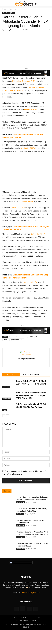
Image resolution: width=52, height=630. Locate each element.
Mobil (13, 13)
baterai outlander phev (16, 337)
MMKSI (6, 340)
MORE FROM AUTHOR (30, 375)
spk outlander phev (17, 340)
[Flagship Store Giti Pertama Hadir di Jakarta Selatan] (8, 523)
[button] (4, 3)
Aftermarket (7, 398)
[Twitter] (31, 363)
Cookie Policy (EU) (22, 620)
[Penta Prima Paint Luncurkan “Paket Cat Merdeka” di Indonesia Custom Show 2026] (8, 500)
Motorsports (20, 537)
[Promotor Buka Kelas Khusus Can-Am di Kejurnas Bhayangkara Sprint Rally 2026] (8, 535)
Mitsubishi (38, 337)
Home (4, 9)
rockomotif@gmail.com (31, 592)
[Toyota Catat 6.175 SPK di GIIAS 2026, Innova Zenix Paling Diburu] (8, 384)
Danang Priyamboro (11, 30)
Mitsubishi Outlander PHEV (23, 81)
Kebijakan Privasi (36, 618)
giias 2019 (30, 337)
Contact (33, 620)
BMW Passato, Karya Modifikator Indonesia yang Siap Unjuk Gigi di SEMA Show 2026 (31, 395)
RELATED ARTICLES (11, 375)
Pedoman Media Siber (21, 618)
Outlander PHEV (31, 109)
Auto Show (12, 9)
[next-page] (7, 415)
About (10, 618)
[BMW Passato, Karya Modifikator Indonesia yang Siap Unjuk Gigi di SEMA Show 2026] (8, 395)
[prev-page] (3, 415)
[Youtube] (35, 609)
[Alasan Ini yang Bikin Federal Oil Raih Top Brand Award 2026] (8, 546)
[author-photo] (26, 355)
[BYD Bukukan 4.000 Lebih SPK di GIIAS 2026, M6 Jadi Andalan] (8, 407)
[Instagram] (26, 363)
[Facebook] (21, 363)
